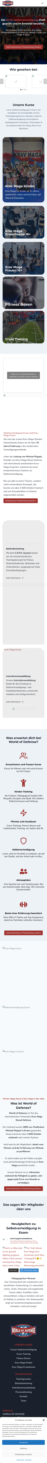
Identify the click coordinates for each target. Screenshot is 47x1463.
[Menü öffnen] (42, 3)
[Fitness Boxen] (23, 292)
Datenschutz (20, 1460)
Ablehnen (23, 1448)
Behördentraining (23, 1383)
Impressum (28, 1460)
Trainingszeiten (23, 1379)
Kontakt (23, 1396)
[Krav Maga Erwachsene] (23, 222)
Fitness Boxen (23, 1358)
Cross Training (23, 1353)
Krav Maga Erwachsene (23, 1367)
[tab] (20, 89)
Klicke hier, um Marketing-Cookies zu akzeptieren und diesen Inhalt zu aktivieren (23, 375)
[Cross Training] (23, 327)
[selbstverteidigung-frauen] (23, 258)
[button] (44, 1420)
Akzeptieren (23, 1442)
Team (23, 1400)
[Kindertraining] (23, 169)
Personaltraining (23, 1392)
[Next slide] (45, 81)
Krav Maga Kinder (23, 1362)
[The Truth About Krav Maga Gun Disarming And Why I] (34, 1256)
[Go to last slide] (1, 81)
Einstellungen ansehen (23, 1454)
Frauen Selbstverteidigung (23, 1349)
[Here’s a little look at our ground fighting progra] (13, 1256)
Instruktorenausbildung (23, 1387)
